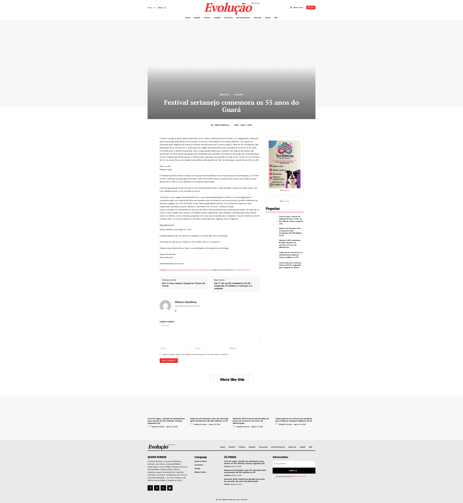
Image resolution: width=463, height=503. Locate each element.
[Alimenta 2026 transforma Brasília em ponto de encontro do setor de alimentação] (271, 243)
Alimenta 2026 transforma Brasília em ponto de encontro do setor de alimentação (289, 243)
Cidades (238, 95)
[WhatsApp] (176, 310)
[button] (162, 7)
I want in (293, 471)
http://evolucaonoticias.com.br (187, 306)
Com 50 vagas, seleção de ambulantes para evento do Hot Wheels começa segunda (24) (291, 220)
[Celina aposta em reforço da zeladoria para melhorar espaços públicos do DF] (271, 255)
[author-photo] (149, 426)
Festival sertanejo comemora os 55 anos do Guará (189, 270)
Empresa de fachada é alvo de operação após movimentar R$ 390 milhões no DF (290, 231)
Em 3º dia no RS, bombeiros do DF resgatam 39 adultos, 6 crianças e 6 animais (233, 286)
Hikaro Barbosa (222, 125)
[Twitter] (163, 488)
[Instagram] (156, 488)
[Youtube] (170, 488)
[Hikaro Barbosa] (165, 305)
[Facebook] (150, 488)
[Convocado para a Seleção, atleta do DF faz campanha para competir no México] (271, 265)
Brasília (225, 95)
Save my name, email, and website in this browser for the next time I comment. (195, 354)
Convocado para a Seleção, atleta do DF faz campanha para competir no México (290, 265)
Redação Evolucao (157, 427)
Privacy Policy (300, 476)
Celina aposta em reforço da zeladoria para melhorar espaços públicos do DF (290, 254)
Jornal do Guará (242, 270)
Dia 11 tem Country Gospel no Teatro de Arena (183, 284)
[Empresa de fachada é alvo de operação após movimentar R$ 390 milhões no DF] (271, 231)
